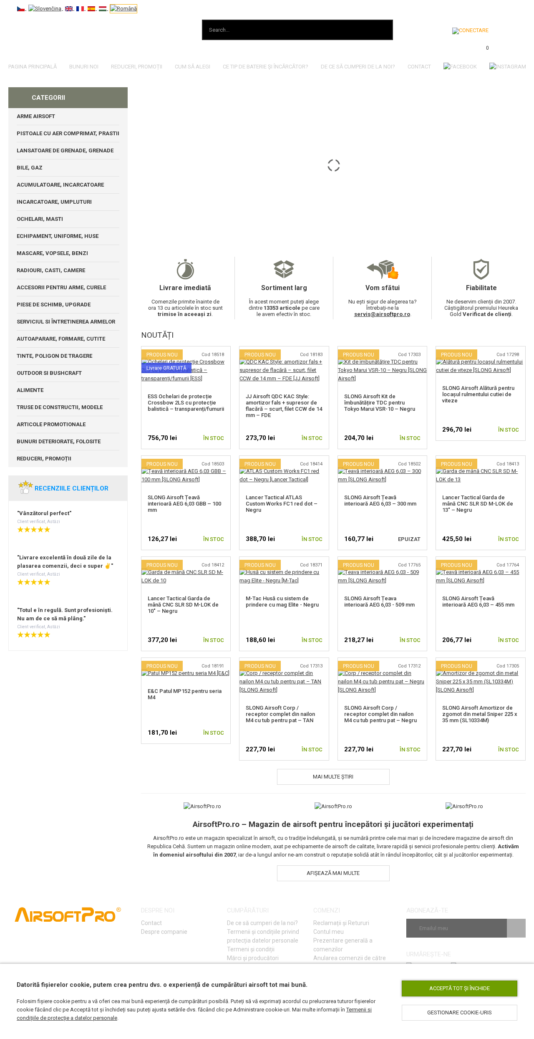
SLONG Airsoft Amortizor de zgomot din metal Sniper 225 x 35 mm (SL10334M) (479, 714)
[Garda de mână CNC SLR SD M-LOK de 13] (480, 471)
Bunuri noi (83, 66)
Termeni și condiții (251, 949)
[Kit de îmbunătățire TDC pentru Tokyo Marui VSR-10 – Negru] (382, 362)
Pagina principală (32, 66)
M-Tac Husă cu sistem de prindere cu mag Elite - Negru (282, 601)
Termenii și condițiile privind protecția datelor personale (263, 936)
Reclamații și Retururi (341, 923)
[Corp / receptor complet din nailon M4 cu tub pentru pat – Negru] (382, 673)
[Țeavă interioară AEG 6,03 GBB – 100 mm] (186, 471)
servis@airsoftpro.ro (382, 314)
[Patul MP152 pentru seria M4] (185, 673)
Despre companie (164, 931)
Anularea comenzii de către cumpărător (349, 962)
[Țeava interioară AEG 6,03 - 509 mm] (382, 572)
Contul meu (328, 931)
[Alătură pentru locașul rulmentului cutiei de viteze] (480, 362)
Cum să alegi (192, 66)
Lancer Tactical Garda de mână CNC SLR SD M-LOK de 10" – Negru (183, 604)
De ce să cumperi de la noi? (262, 923)
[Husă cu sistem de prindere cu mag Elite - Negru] (284, 572)
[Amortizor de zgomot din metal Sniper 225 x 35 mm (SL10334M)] (480, 673)
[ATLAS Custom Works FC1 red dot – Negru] (284, 471)
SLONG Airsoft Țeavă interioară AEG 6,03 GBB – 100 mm (184, 503)
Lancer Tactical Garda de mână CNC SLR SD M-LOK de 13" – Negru (477, 503)
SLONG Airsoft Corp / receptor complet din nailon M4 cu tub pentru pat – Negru (380, 714)
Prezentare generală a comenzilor (343, 945)
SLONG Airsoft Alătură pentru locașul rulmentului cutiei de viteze (478, 394)
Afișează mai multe (333, 873)
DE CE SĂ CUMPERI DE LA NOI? (358, 66)
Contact (419, 66)
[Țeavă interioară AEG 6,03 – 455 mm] (480, 572)
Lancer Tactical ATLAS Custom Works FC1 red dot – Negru (281, 503)
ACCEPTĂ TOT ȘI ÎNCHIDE (459, 988)
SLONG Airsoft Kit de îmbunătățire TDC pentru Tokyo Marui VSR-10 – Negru (379, 402)
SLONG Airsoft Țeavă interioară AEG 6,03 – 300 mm (380, 500)
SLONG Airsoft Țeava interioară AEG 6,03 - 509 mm (379, 601)
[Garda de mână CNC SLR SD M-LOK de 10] (186, 572)
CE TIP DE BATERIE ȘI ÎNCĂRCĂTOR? (265, 66)
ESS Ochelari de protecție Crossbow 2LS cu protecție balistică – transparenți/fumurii (186, 402)
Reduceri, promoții (136, 66)
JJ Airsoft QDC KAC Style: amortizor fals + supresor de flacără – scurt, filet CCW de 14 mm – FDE (284, 405)
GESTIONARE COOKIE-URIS (459, 1012)
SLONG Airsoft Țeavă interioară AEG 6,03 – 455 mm (478, 601)
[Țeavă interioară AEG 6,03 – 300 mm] (382, 471)
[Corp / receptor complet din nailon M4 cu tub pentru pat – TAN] (284, 673)
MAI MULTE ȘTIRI (333, 777)
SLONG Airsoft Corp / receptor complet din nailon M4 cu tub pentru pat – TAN (280, 714)
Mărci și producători (253, 958)
